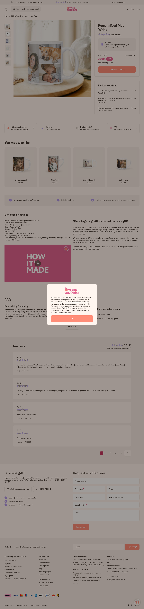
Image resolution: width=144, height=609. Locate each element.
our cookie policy (65, 312)
